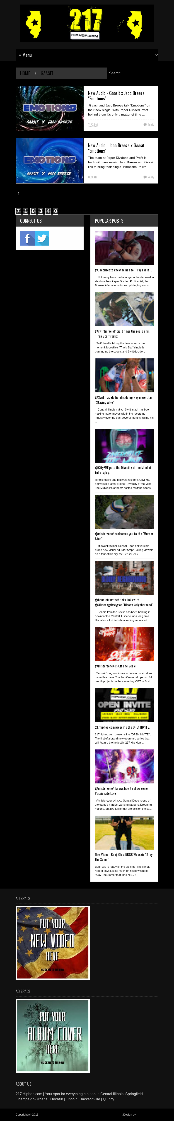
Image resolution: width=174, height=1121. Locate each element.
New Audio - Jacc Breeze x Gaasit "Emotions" (116, 148)
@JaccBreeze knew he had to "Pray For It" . (123, 269)
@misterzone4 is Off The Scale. (115, 665)
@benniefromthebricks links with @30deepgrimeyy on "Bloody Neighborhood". (124, 602)
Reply (150, 124)
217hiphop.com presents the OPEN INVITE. (122, 727)
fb (27, 238)
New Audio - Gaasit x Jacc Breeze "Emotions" (116, 95)
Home (25, 73)
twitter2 (42, 238)
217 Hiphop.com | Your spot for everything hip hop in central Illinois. (80, 1114)
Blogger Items (144, 1114)
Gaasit (47, 73)
